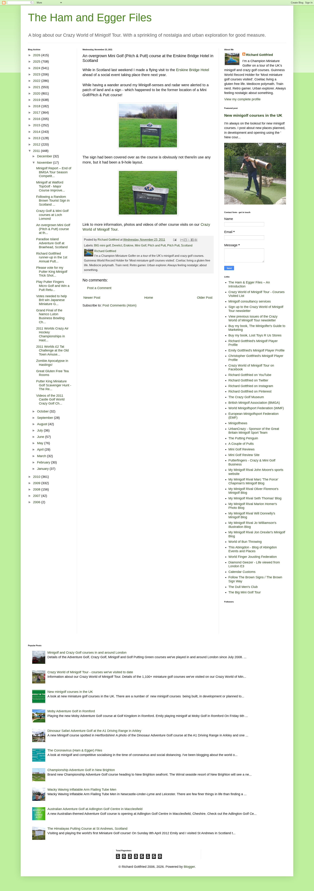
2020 (37, 93)
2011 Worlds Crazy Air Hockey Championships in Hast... (52, 334)
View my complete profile (242, 99)
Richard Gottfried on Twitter (248, 380)
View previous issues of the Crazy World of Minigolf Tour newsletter (252, 318)
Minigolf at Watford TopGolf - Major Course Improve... (50, 186)
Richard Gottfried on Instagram (250, 386)
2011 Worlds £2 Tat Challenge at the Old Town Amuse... (52, 350)
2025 (37, 61)
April (41, 449)
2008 (37, 489)
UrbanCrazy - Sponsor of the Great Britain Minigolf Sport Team (253, 431)
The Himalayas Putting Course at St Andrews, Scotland (87, 828)
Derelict (117, 245)
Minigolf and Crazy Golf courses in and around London (86, 652)
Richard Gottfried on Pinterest (249, 391)
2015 (37, 125)
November (45, 162)
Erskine (128, 245)
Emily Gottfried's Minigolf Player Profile (256, 350)
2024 (37, 68)
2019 (37, 100)
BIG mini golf (102, 245)
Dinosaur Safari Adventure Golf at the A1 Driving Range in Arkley (94, 731)
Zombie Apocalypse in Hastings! (52, 363)
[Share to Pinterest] (196, 240)
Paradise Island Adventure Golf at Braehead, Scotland (52, 243)
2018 (37, 106)
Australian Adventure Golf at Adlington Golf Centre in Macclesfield (94, 809)
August (42, 424)
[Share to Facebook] (192, 240)
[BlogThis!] (185, 240)
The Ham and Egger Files (90, 17)
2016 (37, 119)
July (40, 430)
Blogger (189, 866)
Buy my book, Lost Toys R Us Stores (254, 335)
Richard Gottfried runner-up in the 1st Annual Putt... (51, 257)
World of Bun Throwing (245, 541)
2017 (37, 112)
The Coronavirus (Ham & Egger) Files (74, 750)
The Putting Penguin (243, 438)
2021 (37, 87)
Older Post (204, 297)
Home (148, 297)
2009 (37, 483)
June (41, 437)
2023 (37, 74)
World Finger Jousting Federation (252, 557)
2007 (37, 496)
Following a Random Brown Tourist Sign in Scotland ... (53, 200)
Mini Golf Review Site (243, 455)
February (44, 462)
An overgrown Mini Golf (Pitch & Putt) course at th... (53, 229)
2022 (37, 81)
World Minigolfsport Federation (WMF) (256, 408)
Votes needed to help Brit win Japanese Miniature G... (51, 300)
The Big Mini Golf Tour (244, 592)
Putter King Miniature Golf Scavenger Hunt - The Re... (53, 385)
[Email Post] (174, 239)
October (43, 411)
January (43, 469)
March (42, 456)
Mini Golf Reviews (241, 449)
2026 (37, 55)
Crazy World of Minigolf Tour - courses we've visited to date (90, 672)
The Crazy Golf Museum (246, 397)
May (40, 443)
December (45, 156)
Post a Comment (99, 288)
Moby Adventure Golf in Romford (71, 711)
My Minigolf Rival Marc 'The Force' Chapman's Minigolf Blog (253, 481)
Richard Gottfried (259, 55)
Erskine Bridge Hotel (192, 70)
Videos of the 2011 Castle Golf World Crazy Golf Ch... (50, 399)
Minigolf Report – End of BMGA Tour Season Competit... (53, 172)
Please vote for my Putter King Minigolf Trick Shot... (51, 271)
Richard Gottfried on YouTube (249, 375)
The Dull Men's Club (243, 587)
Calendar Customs (241, 572)
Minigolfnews (237, 423)
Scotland (186, 245)
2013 (37, 138)
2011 (37, 151)
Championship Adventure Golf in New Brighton (81, 770)
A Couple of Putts (241, 444)
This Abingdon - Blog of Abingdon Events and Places (252, 549)
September (45, 418)
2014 (37, 132)
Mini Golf (140, 245)
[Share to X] (189, 240)
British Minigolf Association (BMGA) (254, 402)
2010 (37, 477)
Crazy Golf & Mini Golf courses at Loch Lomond (52, 214)
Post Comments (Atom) (119, 305)
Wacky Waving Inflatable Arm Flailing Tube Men (81, 789)
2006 (37, 502)
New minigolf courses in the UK (253, 115)
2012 (37, 144)
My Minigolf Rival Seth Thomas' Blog (254, 498)
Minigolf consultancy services (249, 301)
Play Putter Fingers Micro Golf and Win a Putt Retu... (52, 285)
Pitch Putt (173, 245)
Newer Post (91, 297)
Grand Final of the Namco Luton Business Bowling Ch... (50, 316)
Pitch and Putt (157, 245)
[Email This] (182, 240)
